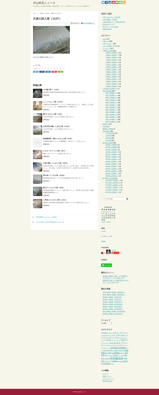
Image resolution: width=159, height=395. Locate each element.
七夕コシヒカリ (106, 348)
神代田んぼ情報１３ (112, 164)
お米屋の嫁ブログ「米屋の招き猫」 (114, 22)
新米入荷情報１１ (111, 105)
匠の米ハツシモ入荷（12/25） (54, 175)
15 (102, 216)
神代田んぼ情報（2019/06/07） (113, 306)
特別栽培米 (116, 358)
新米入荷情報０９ (111, 100)
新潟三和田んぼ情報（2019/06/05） (114, 311)
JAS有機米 (104, 333)
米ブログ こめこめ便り (111, 27)
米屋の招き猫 (107, 29)
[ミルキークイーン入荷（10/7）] (37, 154)
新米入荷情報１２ (111, 107)
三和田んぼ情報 (108, 51)
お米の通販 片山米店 (110, 19)
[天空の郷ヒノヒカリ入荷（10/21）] (37, 166)
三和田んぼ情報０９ (112, 60)
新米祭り (105, 124)
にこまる (115, 338)
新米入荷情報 (107, 91)
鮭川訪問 (108, 140)
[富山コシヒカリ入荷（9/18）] (37, 191)
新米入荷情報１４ (111, 112)
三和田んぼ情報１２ (112, 67)
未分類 (105, 126)
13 (112, 213)
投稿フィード (107, 376)
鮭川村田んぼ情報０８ (113, 182)
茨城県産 (114, 361)
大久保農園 (115, 350)
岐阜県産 (122, 353)
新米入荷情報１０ (89, 23)
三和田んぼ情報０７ (112, 55)
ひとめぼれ (107, 340)
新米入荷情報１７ (111, 119)
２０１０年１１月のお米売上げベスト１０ (50, 222)
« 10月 (103, 222)
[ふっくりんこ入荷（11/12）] (37, 105)
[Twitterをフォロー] (103, 2)
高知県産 (107, 364)
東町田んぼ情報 (108, 129)
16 (104, 216)
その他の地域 (110, 133)
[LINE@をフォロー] (117, 2)
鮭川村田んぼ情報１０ (113, 187)
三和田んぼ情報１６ (112, 76)
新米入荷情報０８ (111, 98)
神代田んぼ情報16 (112, 147)
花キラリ (108, 361)
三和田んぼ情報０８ (112, 57)
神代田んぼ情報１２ (112, 161)
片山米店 (103, 231)
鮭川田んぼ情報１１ (112, 192)
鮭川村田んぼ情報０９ (113, 185)
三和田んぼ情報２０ (112, 86)
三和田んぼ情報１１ (112, 65)
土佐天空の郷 (107, 350)
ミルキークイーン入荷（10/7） (54, 151)
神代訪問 (108, 138)
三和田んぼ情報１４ (112, 72)
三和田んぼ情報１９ (112, 84)
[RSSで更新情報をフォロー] (124, 2)
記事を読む (46, 95)
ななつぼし (108, 338)
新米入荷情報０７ (111, 95)
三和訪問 (108, 135)
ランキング (106, 48)
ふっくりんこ (116, 340)
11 (108, 213)
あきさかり (110, 333)
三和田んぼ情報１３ (112, 69)
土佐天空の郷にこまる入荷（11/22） (56, 126)
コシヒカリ (115, 342)
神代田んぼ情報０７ (112, 152)
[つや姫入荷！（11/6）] (37, 93)
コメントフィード (108, 379)
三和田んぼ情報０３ (112, 53)
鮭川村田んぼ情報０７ (113, 180)
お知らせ (105, 41)
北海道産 (122, 348)
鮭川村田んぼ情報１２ (113, 190)
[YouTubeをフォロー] (113, 2)
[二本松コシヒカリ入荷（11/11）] (37, 203)
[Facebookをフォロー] (106, 2)
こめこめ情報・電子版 (110, 46)
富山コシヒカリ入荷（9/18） (54, 188)
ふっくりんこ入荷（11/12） (53, 102)
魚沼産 (112, 364)
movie (105, 39)
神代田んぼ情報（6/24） (111, 276)
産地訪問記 (106, 131)
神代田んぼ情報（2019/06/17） (113, 302)
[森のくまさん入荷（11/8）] (37, 117)
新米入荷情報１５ (111, 114)
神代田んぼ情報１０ (112, 159)
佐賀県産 (114, 348)
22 (102, 218)
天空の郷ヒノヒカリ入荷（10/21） (56, 163)
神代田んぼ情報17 (112, 149)
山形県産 (116, 353)
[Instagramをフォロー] (110, 2)
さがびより (106, 335)
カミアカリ (106, 343)
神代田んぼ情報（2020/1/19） (112, 297)
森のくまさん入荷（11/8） (53, 114)
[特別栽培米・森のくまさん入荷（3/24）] (37, 142)
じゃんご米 (114, 335)
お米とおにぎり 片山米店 (111, 17)
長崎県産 (120, 361)
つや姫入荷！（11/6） (51, 89)
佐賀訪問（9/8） (108, 280)
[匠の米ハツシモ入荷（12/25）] (37, 179)
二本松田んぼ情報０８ (110, 88)
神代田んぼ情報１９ (112, 173)
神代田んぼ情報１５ (112, 169)
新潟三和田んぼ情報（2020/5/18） (114, 292)
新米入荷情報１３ (111, 110)
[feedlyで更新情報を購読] (120, 2)
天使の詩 (36, 57)
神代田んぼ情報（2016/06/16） (113, 304)
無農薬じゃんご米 (118, 355)
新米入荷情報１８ (111, 122)
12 (110, 213)
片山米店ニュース (44, 2)
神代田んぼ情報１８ (112, 171)
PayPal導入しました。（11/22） (47, 217)
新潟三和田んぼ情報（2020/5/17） (114, 294)
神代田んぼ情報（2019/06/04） (113, 314)
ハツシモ (106, 345)
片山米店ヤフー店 (108, 24)
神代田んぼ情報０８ (112, 154)
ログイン (105, 374)
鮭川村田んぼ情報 (108, 178)
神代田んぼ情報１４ (112, 166)
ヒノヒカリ (112, 345)
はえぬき (121, 337)
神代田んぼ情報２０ (112, 176)
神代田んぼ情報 (108, 143)
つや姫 (122, 335)
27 (112, 218)
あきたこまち (118, 333)
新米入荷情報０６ (111, 93)
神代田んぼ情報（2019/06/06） (113, 309)
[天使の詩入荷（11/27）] (48, 72)
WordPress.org (107, 381)
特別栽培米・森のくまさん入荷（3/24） (58, 138)
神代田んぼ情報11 (111, 145)
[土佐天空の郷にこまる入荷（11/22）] (37, 130)
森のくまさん (109, 355)
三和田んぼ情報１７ (112, 79)
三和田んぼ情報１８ (112, 81)
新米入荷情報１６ (111, 117)
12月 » (109, 222)
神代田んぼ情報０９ (112, 157)
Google (103, 241)
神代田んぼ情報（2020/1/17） (112, 299)
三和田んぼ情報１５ (112, 74)
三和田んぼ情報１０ (112, 62)
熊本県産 (107, 358)
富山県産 (108, 353)
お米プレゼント (108, 43)
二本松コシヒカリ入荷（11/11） (55, 200)
